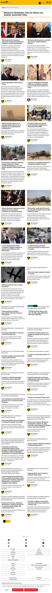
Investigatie (13, 572)
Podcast (39, 579)
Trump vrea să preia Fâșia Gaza (38, 397)
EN (41, 3)
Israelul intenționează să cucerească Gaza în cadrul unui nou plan (38, 247)
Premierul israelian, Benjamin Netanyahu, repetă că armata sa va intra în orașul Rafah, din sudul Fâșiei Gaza (12, 505)
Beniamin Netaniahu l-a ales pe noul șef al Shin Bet (12, 333)
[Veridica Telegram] (26, 546)
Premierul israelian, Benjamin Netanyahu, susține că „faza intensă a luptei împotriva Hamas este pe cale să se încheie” (39, 424)
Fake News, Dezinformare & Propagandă (39, 565)
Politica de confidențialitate (13, 559)
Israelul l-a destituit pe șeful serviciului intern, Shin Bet (11, 378)
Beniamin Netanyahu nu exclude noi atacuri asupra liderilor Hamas (39, 41)
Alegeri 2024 (13, 568)
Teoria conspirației (39, 567)
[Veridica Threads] (26, 543)
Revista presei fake (13, 579)
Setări (6, 589)
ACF (13, 570)
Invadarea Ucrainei (39, 554)
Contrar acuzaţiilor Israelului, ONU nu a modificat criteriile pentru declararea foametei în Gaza (38, 85)
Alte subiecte (13, 574)
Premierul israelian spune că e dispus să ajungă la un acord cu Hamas (38, 334)
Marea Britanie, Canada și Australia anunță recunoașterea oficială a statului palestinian (13, 41)
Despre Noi (13, 548)
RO (39, 3)
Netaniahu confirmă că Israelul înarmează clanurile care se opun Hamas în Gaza (39, 209)
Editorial (13, 565)
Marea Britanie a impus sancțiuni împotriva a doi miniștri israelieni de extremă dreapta (13, 209)
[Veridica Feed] (43, 546)
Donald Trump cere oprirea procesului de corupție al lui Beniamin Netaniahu (37, 124)
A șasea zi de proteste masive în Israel (39, 355)
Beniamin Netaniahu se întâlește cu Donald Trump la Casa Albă (13, 421)
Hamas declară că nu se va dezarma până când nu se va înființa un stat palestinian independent (11, 125)
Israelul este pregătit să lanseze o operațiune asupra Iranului (39, 163)
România (39, 550)
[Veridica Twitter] (43, 540)
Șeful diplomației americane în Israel (12, 83)
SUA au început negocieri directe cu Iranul (39, 273)
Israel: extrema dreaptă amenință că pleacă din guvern (39, 444)
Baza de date (39, 568)
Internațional (39, 552)
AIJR (13, 558)
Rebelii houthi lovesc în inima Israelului (12, 285)
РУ (43, 3)
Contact (13, 550)
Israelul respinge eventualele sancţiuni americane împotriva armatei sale (38, 502)
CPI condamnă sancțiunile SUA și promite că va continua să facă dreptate (13, 400)
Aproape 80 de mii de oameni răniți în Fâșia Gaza (38, 474)
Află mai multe (40, 586)
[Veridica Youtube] (43, 543)
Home (3, 7)
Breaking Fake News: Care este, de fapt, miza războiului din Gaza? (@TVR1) (38, 312)
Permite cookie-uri (31, 589)
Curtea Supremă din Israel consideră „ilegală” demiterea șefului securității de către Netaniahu (12, 248)
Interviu (13, 567)
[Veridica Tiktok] (9, 546)
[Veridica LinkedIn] (9, 540)
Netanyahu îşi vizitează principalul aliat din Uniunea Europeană (12, 312)
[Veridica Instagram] (9, 543)
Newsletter (13, 554)
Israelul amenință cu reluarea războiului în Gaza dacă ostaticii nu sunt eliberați (39, 379)
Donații (13, 556)
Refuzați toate (18, 589)
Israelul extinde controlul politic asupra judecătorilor (13, 356)
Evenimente (13, 552)
